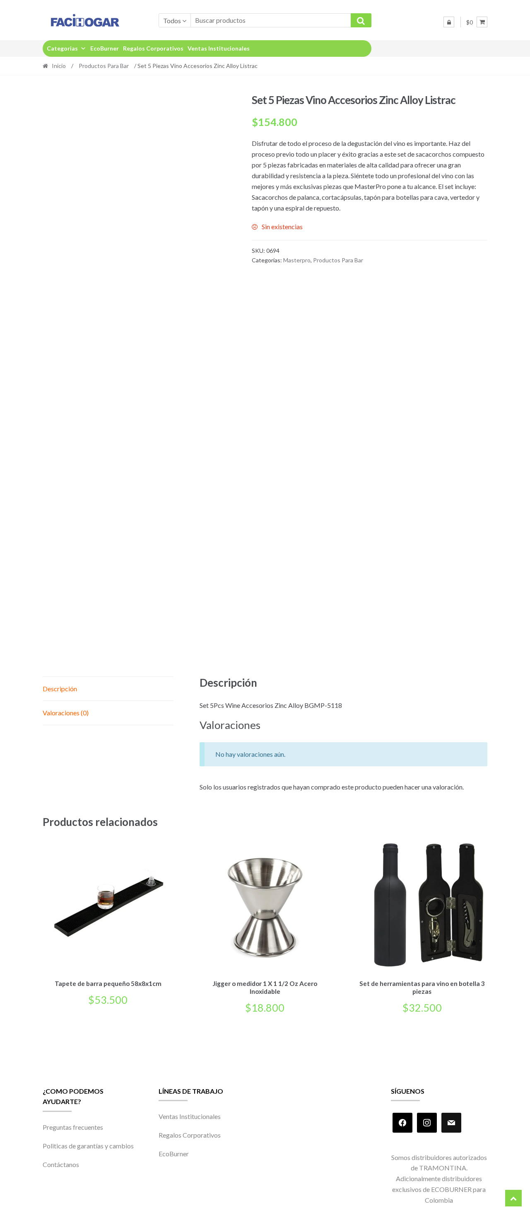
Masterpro (297, 260)
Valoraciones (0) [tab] (66, 713)
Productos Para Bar (104, 65)
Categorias (62, 48)
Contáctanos (61, 1164)
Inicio (59, 65)
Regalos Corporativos (153, 48)
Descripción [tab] (60, 689)
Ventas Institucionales (219, 48)
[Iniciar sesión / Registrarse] (448, 22)
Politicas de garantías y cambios (88, 1146)
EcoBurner (104, 48)
